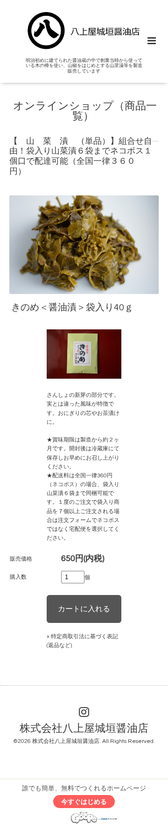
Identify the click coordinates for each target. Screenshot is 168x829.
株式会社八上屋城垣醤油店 (84, 728)
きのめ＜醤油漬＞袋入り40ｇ (81, 307)
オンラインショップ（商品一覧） (85, 111)
